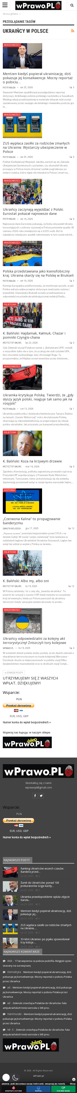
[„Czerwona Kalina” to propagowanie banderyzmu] (22, 501)
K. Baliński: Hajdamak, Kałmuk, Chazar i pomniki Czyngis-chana (34, 335)
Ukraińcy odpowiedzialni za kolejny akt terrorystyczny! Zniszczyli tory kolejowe (34, 640)
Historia (9, 490)
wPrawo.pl (38, 1075)
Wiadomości (12, 45)
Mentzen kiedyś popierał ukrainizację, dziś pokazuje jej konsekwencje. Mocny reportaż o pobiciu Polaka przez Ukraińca (37, 976)
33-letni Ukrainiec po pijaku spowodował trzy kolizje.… (45, 940)
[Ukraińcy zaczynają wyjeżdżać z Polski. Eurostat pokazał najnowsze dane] (22, 191)
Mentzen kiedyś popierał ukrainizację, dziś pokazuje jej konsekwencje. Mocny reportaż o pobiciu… (38, 77)
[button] (11, 1077)
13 (72, 528)
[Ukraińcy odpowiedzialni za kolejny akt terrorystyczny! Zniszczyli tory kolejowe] (22, 620)
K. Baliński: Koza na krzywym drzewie (32, 461)
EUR (12, 716)
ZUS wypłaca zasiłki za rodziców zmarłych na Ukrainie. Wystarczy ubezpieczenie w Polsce (36, 147)
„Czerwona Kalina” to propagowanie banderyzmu (31, 521)
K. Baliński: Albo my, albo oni (26, 581)
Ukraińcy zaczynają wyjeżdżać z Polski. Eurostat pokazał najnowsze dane (33, 211)
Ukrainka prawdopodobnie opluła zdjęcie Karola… (45, 898)
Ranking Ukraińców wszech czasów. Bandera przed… (42, 870)
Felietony (10, 304)
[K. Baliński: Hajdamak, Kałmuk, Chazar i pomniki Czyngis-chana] (22, 315)
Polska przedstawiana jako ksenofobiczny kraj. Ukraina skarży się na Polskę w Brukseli (38, 273)
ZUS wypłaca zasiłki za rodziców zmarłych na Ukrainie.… (46, 926)
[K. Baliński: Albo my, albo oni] (22, 563)
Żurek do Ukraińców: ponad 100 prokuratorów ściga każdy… (40, 884)
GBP (26, 716)
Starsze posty (14, 672)
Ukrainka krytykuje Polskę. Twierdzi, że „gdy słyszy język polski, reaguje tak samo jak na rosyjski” (38, 399)
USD (19, 716)
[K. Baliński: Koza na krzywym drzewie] (22, 443)
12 (72, 586)
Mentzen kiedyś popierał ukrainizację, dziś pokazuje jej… (46, 912)
